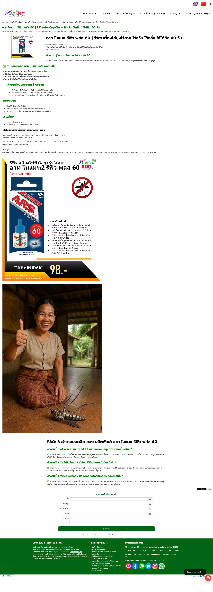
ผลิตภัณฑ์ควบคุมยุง (51, 22)
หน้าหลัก (5, 22)
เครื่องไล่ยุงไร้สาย (80, 31)
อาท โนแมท (127, 31)
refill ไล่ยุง (92, 31)
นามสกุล (66, 503)
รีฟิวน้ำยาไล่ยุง (54, 31)
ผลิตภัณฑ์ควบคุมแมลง (33, 22)
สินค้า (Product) (16, 22)
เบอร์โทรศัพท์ (64, 508)
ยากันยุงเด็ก (117, 31)
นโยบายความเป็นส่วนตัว (118, 535)
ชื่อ (68, 498)
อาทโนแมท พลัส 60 (27, 31)
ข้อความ (66, 518)
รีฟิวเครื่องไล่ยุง (13, 31)
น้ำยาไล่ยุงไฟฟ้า (42, 31)
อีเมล (67, 513)
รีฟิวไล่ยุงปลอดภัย (104, 31)
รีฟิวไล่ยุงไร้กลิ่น (67, 31)
